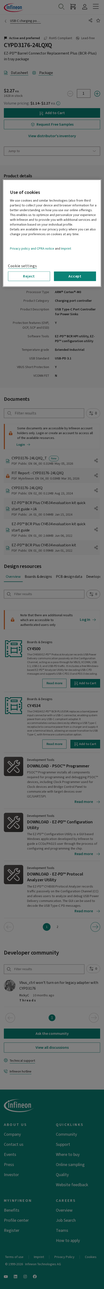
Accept (75, 276)
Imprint (66, 248)
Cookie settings (22, 265)
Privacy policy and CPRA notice (32, 248)
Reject (29, 276)
